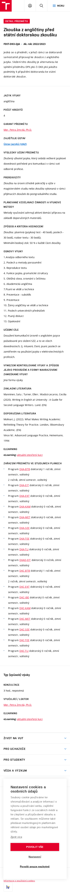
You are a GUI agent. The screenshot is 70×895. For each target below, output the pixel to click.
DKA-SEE (24, 528)
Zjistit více (16, 837)
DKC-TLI (24, 651)
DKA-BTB (24, 469)
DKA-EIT (24, 485)
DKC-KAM (25, 608)
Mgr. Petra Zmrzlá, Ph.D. (18, 129)
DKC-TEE (24, 640)
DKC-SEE (24, 629)
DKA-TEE (24, 538)
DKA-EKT (24, 496)
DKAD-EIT (25, 560)
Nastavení (35, 856)
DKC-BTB (24, 570)
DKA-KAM (25, 506)
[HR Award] (8, 887)
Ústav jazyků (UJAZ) (15, 144)
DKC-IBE (24, 597)
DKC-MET (24, 618)
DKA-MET (24, 517)
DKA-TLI (24, 549)
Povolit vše (34, 847)
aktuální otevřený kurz (30, 455)
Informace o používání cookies (19, 880)
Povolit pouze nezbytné (35, 866)
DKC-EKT (24, 586)
